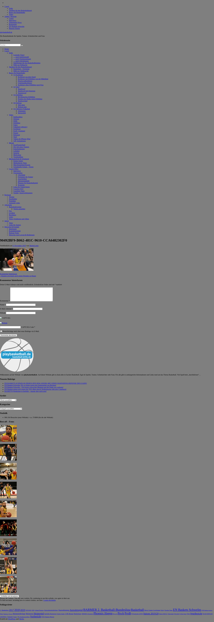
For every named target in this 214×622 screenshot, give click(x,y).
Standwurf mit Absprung (26, 91)
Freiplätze (12, 201)
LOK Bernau (69, 614)
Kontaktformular (15, 231)
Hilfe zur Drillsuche (20, 65)
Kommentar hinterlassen (8, 274)
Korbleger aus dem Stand (27, 77)
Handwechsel (22, 101)
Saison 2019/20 (151, 613)
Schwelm (176, 614)
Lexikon (12, 213)
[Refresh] (3, 323)
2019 (22, 610)
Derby (162, 610)
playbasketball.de (6, 32)
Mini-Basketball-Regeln (21, 165)
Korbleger (17, 129)
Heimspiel (39, 613)
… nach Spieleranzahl (21, 57)
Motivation (17, 155)
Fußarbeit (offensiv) (20, 127)
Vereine (11, 197)
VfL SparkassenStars (23, 617)
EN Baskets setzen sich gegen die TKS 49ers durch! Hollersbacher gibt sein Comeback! (35, 389)
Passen (15, 133)
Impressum (13, 229)
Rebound (16, 135)
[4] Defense (17, 103)
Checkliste (21, 175)
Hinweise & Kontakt (11, 227)
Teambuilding (18, 157)
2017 (11, 610)
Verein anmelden (19, 209)
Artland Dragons (39, 610)
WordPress (12, 619)
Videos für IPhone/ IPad (21, 139)
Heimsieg (29, 614)
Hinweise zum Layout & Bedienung (21, 235)
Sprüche (16, 153)
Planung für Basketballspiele (28, 183)
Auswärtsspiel (76, 610)
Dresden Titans (169, 610)
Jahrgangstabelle (23, 181)
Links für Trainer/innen (21, 187)
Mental (11, 143)
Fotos (1, 614)
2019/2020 (28, 610)
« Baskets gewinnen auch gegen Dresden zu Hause (18, 276)
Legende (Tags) (18, 55)
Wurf (15, 137)
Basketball (137, 609)
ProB (127, 613)
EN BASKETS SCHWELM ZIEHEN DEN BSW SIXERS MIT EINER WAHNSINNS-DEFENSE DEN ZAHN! (45, 383)
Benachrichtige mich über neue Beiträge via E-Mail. (21, 331)
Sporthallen (13, 199)
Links (11, 217)
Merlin (21, 619)
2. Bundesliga (4, 610)
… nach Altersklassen (21, 61)
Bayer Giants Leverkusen (152, 610)
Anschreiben (22, 179)
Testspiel (10, 617)
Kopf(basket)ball (19, 145)
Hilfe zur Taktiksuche (21, 71)
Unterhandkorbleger (25, 83)
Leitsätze (16, 151)
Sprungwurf (22, 93)
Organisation (17, 173)
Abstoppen (22, 111)
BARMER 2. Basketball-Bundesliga (106, 609)
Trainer (15, 617)
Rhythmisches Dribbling (26, 97)
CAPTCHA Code (27, 327)
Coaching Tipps (19, 191)
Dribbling (16, 123)
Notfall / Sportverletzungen (22, 193)
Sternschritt (22, 113)
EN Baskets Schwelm (16, 26)
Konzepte (21, 185)
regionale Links (14, 203)
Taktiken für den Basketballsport (20, 10)
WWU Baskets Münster (47, 617)
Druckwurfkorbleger (25, 81)
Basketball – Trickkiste (21, 69)
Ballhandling (17, 117)
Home (6, 49)
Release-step (22, 107)
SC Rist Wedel (183, 614)
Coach (6, 6)
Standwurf (21, 89)
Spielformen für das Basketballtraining (26, 63)
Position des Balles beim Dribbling (30, 99)
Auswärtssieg (63, 610)
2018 (17, 609)
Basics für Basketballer (17, 12)
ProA (121, 613)
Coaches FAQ (18, 189)
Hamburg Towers (7, 614)
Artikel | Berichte (10, 16)
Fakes (15, 125)
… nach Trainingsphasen (22, 59)
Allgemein (8, 205)
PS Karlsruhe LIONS (137, 614)
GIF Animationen (19, 141)
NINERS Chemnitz (87, 614)
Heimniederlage (19, 614)
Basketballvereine (15, 207)
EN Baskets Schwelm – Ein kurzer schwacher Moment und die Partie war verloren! (33, 387)
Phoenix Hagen (14, 28)
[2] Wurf (16, 87)
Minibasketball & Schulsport (19, 159)
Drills (11, 8)
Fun (10, 211)
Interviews (12, 20)
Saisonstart (171, 614)
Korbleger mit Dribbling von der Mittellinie (33, 79)
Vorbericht (35, 616)
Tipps (11, 223)
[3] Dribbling (18, 95)
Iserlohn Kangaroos (50, 614)
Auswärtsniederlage (51, 610)
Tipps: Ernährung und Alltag (19, 219)
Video (11, 14)
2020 (33, 610)
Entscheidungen (19, 149)
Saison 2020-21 (163, 614)
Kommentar (5, 301)
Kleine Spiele (18, 161)
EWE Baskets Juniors (207, 610)
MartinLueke (34, 246)
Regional (7, 195)
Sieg (188, 614)
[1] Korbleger (18, 75)
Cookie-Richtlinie (49, 600)
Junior (6, 221)
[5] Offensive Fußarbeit (21, 109)
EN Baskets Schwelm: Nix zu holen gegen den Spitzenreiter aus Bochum (30, 385)
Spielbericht (196, 613)
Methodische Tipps (20, 163)
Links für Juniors (15, 225)
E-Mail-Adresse (6, 309)
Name (3, 305)
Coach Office (13, 169)
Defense (16, 119)
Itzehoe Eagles (61, 614)
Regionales (13, 24)
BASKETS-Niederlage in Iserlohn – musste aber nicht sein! (25, 391)
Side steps (21, 105)
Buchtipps (12, 215)
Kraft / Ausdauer (19, 131)
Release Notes (14, 233)
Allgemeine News (15, 22)
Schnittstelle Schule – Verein (23, 167)
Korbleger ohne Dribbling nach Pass (30, 85)
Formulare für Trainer (25, 177)
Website (3, 313)
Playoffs (115, 614)
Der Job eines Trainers (21, 147)
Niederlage (77, 614)
